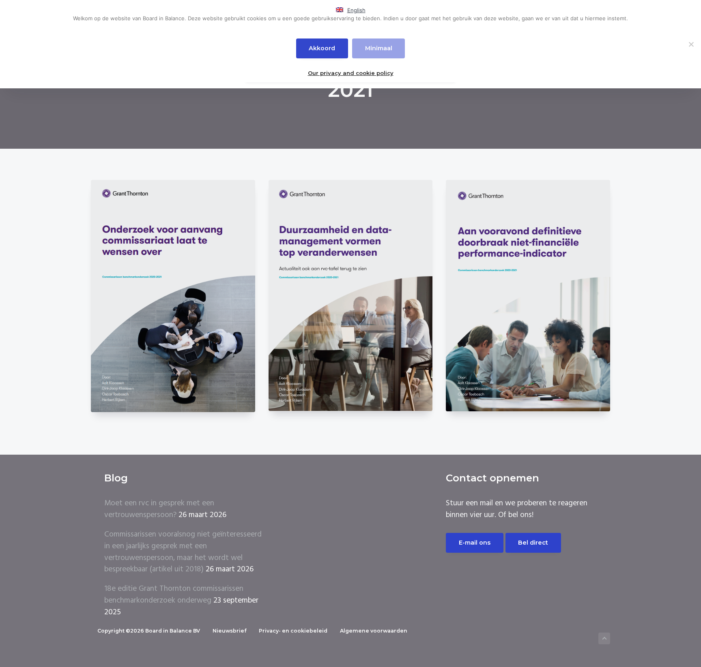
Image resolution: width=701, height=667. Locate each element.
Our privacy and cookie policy (351, 73)
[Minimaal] (691, 44)
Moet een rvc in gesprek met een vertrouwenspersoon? (159, 509)
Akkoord (322, 48)
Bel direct (533, 542)
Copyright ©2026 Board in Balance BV (148, 631)
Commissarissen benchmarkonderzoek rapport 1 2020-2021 (350, 299)
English (356, 10)
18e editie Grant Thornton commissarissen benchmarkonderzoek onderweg (173, 595)
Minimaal (378, 48)
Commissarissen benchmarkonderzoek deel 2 (173, 296)
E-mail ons (474, 542)
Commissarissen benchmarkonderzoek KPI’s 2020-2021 (528, 299)
